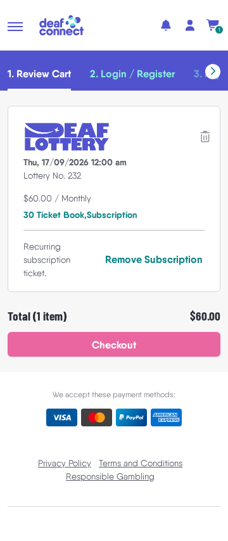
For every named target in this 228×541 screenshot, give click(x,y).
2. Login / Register (132, 73)
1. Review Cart (39, 73)
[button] (15, 27)
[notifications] (166, 25)
